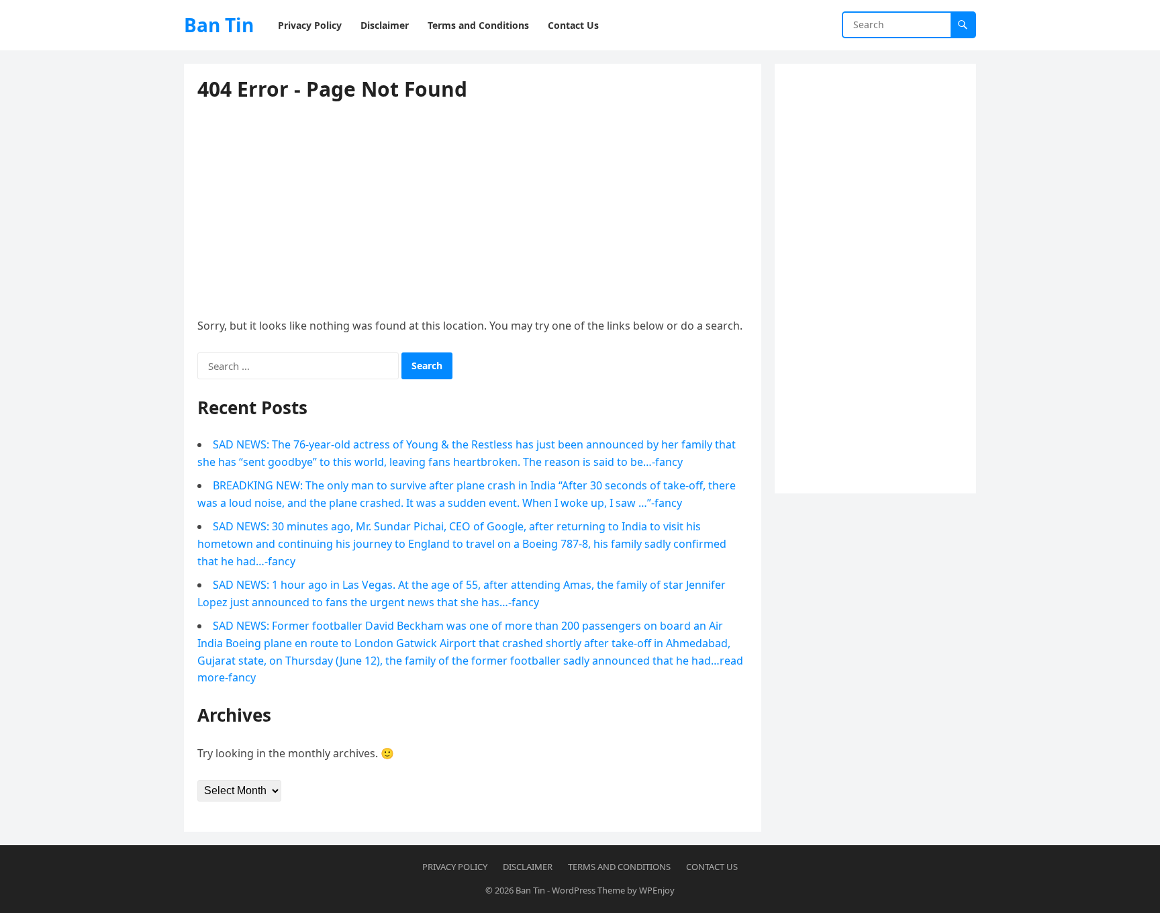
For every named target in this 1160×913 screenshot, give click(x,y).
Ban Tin (219, 25)
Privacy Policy (454, 867)
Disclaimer (527, 867)
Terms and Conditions (619, 867)
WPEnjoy (657, 890)
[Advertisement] (875, 278)
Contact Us (712, 867)
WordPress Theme (588, 890)
